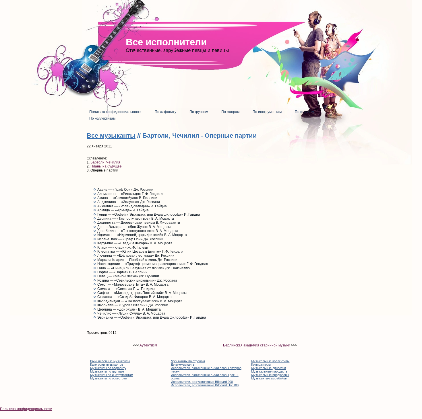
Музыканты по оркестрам (108, 378)
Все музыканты (111, 135)
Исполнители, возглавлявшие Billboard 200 (202, 381)
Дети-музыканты (183, 364)
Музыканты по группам (107, 371)
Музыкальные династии (268, 368)
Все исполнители (166, 42)
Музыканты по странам (188, 361)
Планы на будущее (106, 166)
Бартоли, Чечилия (105, 162)
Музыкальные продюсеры (270, 375)
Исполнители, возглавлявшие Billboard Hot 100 (205, 385)
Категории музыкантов (106, 364)
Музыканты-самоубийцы (269, 378)
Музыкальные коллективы (270, 361)
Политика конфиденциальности (26, 409)
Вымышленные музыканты (110, 361)
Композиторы (261, 364)
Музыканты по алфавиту (108, 368)
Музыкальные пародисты (269, 371)
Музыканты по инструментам (111, 375)
